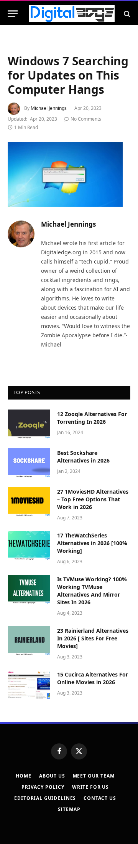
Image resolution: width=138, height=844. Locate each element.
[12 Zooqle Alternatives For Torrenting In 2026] (29, 424)
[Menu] (13, 13)
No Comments (86, 119)
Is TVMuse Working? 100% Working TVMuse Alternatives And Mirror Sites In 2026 (92, 590)
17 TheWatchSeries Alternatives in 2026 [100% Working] (92, 543)
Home (23, 776)
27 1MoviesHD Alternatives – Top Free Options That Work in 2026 (92, 499)
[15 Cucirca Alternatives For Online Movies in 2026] (29, 684)
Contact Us (100, 798)
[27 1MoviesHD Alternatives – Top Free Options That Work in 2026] (29, 501)
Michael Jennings (49, 108)
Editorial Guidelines (45, 798)
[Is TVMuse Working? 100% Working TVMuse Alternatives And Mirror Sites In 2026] (29, 589)
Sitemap (69, 809)
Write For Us (90, 787)
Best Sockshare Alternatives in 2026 (83, 456)
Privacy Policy (42, 787)
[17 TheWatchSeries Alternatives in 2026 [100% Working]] (29, 545)
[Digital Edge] (72, 13)
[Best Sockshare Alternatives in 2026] (29, 463)
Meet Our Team (94, 776)
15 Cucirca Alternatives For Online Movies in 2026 (92, 678)
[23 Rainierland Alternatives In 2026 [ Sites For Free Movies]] (29, 640)
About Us (52, 776)
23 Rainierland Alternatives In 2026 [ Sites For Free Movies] (92, 638)
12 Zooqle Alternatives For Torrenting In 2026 (92, 417)
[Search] (126, 13)
